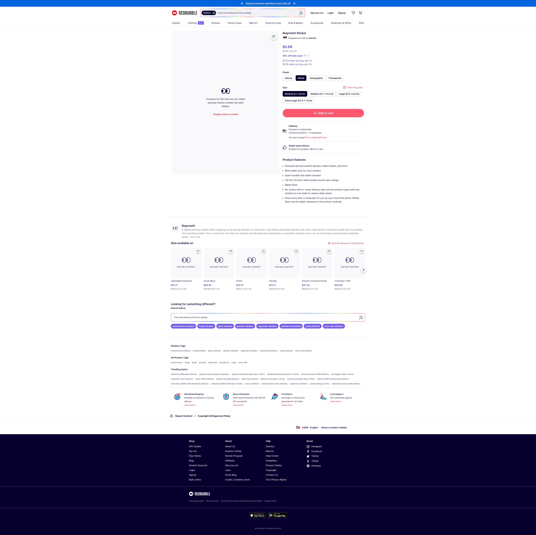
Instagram (316, 446)
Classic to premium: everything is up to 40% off (268, 3)
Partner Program (234, 455)
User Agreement (196, 501)
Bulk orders (195, 479)
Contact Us (272, 474)
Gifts (361, 23)
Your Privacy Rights (276, 479)
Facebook (316, 451)
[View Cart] (360, 12)
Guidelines (271, 460)
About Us (230, 446)
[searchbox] (268, 317)
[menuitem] (176, 23)
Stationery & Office (341, 23)
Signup (192, 474)
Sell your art (231, 465)
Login (192, 470)
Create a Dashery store (237, 479)
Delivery (270, 446)
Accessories (317, 23)
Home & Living (273, 23)
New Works (195, 455)
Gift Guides (195, 446)
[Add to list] (273, 36)
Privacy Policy (212, 501)
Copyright (271, 470)
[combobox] (252, 13)
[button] (268, 3)
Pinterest (316, 465)
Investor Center (233, 451)
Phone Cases (234, 23)
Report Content (183, 416)
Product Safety (274, 465)
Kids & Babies (295, 23)
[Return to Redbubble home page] (184, 12)
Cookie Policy (270, 501)
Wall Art (253, 23)
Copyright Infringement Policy (214, 416)
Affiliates (229, 460)
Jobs (227, 470)
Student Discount (198, 465)
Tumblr (315, 460)
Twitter (315, 456)
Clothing (195, 23)
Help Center (272, 455)
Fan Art (193, 451)
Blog (191, 460)
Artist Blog (230, 474)
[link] (183, 326)
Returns (270, 451)
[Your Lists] (353, 12)
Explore (176, 23)
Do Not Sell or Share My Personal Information (241, 501)
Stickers (215, 23)
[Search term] (301, 13)
